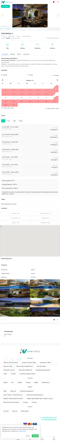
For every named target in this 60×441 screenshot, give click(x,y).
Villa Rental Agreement (26, 391)
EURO (20, 121)
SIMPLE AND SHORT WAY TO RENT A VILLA (40, 398)
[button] (0, 26)
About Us (13, 391)
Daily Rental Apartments (43, 370)
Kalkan (6, 382)
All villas (13, 373)
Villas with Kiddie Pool (25, 370)
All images (5, 6)
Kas (12, 382)
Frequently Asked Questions (34, 395)
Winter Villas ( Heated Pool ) (24, 366)
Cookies (25, 402)
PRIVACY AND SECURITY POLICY (13, 398)
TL (3, 121)
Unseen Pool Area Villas (29, 362)
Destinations (46, 382)
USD (8, 121)
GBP (14, 121)
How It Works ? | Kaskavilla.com (13, 395)
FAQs (5, 391)
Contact (34, 402)
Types (5, 373)
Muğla (36, 382)
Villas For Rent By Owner (11, 362)
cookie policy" (22, 431)
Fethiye (20, 382)
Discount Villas (8, 366)
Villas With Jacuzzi (9, 370)
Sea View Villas (41, 366)
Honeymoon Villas (45, 362)
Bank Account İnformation (11, 402)
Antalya (28, 382)
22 (54, 97)
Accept (35, 436)
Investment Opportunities (27, 373)
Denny (28, 436)
